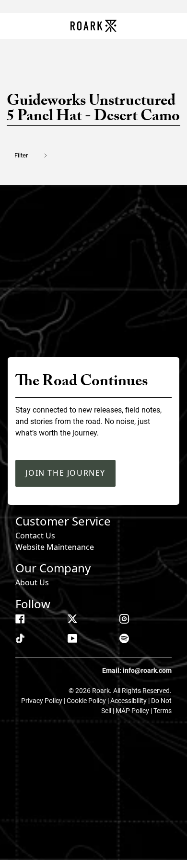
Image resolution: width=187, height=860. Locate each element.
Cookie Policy (87, 700)
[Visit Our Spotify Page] (124, 638)
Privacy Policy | (44, 700)
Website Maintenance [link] (54, 547)
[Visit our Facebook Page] (20, 619)
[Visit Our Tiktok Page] (20, 638)
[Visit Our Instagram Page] (124, 619)
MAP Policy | (134, 711)
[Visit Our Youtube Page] (72, 638)
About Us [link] (32, 582)
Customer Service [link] (63, 521)
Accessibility (129, 700)
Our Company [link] (53, 568)
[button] (36, 155)
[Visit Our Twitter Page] (72, 619)
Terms (162, 711)
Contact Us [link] (35, 535)
